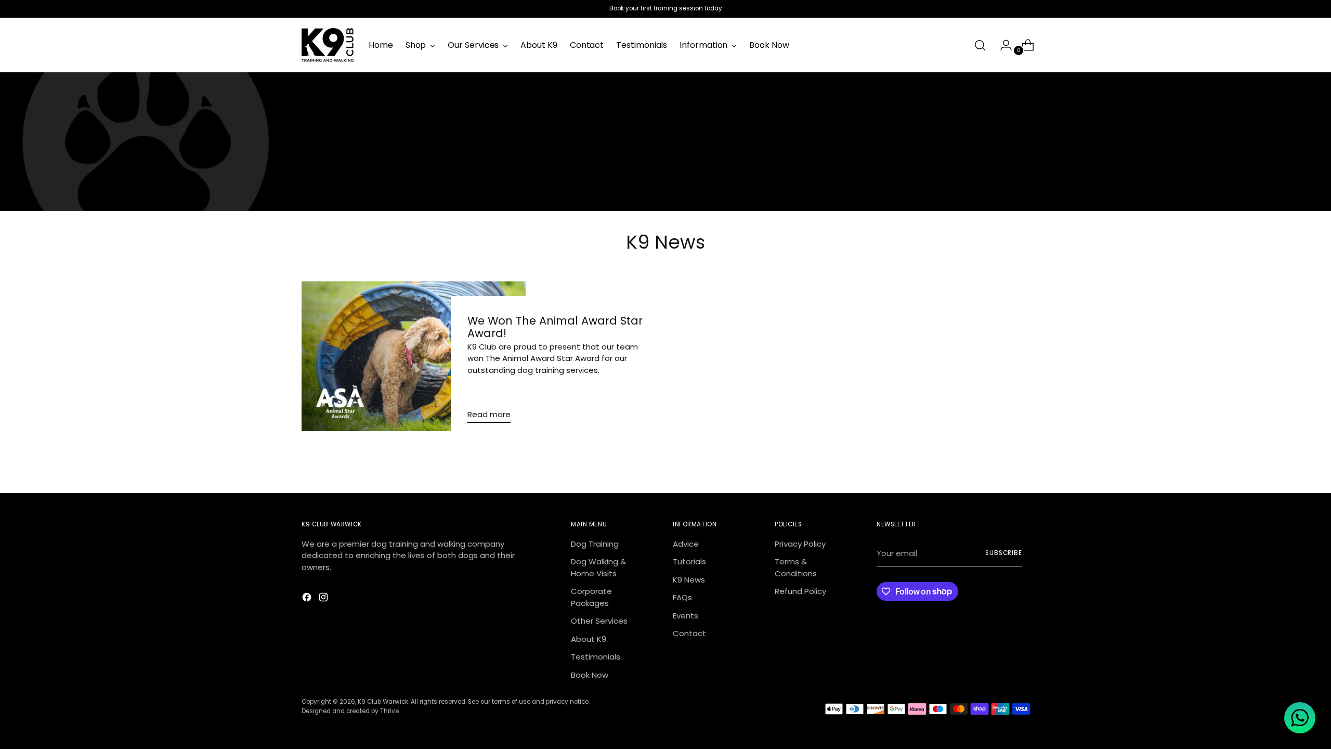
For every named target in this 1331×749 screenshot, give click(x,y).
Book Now (589, 674)
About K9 (588, 639)
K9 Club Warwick (383, 702)
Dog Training (595, 543)
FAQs (682, 597)
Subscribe (1003, 553)
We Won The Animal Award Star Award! (555, 326)
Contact (689, 633)
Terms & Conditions (796, 567)
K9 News (689, 579)
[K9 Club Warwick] (328, 45)
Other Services (599, 620)
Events (685, 615)
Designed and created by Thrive (350, 711)
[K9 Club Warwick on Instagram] (324, 599)
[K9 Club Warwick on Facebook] (308, 599)
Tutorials (689, 561)
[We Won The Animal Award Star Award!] (414, 356)
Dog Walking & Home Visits (598, 567)
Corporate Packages (591, 597)
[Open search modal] (980, 45)
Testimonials (595, 656)
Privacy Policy (800, 543)
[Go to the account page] (1001, 45)
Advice (686, 543)
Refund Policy (800, 591)
